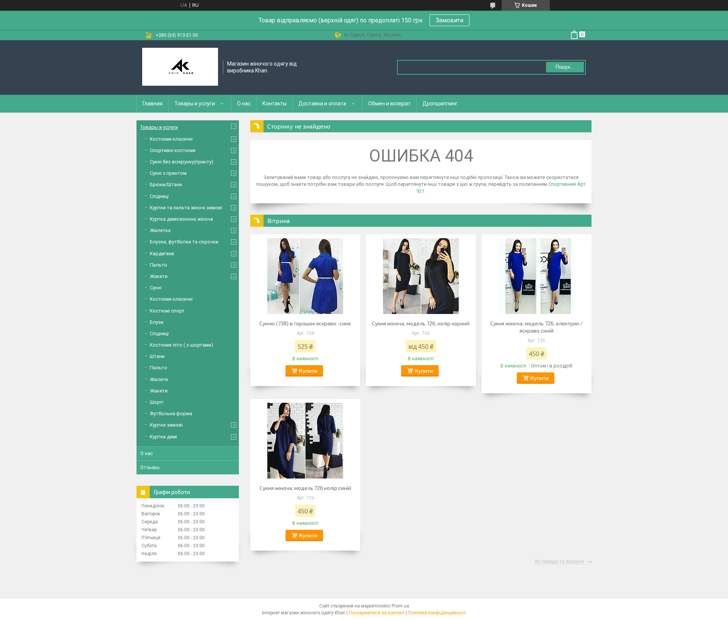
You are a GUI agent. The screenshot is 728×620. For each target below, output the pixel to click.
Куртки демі (163, 436)
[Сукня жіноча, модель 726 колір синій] (305, 441)
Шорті (156, 402)
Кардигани (162, 253)
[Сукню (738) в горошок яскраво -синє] (305, 276)
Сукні (156, 287)
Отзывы (150, 467)
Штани (157, 356)
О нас (244, 103)
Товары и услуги (194, 103)
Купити (308, 370)
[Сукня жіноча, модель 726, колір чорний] (421, 276)
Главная (153, 103)
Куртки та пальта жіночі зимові (186, 207)
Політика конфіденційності (437, 612)
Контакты (274, 103)
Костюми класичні (171, 139)
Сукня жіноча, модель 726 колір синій (305, 488)
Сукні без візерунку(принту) (181, 162)
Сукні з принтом (168, 173)
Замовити (449, 20)
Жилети (159, 379)
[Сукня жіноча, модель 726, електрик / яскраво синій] (536, 276)
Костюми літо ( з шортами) (181, 345)
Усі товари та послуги (559, 561)
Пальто (158, 265)
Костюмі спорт (167, 311)
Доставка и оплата (322, 103)
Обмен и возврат (389, 103)
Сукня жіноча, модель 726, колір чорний (420, 323)
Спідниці (159, 196)
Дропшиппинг (440, 103)
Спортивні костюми (173, 150)
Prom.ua (400, 606)
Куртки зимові (166, 425)
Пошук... (565, 67)
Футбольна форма (171, 413)
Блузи (156, 322)
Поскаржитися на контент (377, 612)
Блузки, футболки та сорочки (184, 242)
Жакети (159, 276)
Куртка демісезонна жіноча (181, 219)
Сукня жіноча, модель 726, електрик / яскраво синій (536, 327)
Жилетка (160, 230)
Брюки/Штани (166, 184)
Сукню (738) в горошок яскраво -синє (305, 323)
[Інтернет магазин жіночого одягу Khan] (180, 67)
